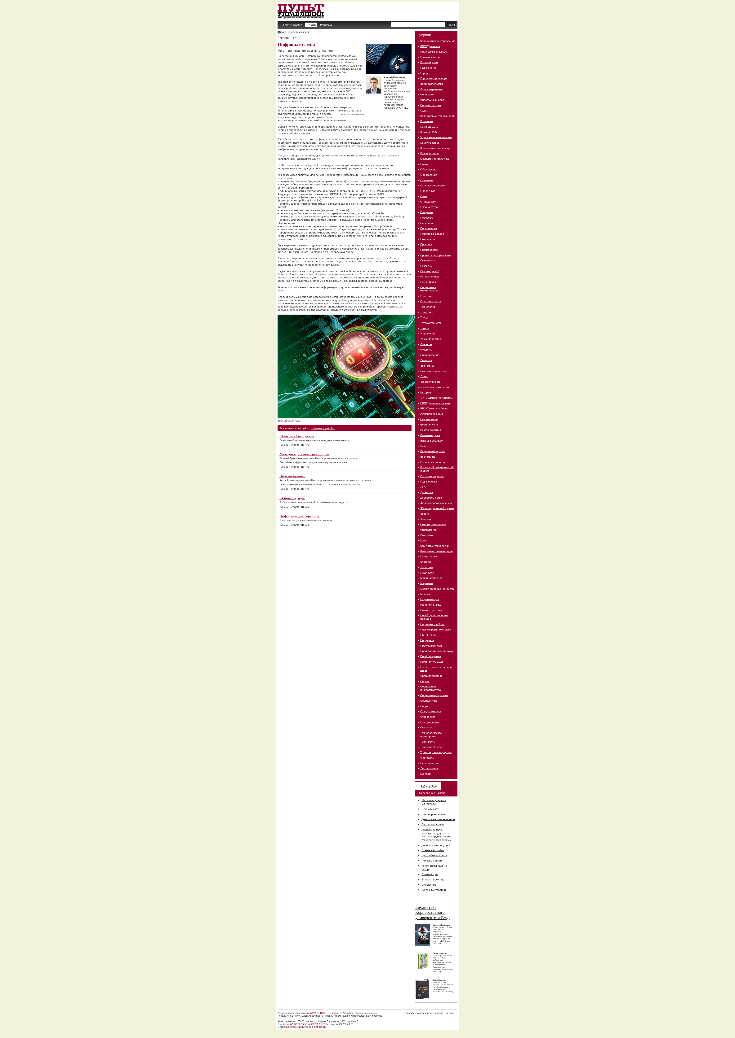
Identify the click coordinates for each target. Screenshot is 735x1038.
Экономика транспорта (434, 371)
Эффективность (430, 381)
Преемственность (431, 645)
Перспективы (428, 228)
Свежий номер (291, 25)
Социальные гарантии (434, 695)
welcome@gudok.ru (315, 1027)
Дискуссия (426, 492)
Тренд (424, 317)
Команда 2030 (429, 126)
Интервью (426, 535)
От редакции (428, 201)
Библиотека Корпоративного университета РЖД (432, 912)
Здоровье (426, 519)
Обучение (426, 180)
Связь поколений (431, 675)
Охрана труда (429, 206)
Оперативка (427, 190)
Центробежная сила (434, 855)
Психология (427, 260)
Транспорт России (431, 746)
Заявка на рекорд (432, 879)
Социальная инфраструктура (430, 688)
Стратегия (426, 296)
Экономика (427, 365)
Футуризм (426, 349)
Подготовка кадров (432, 233)
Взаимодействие (430, 57)
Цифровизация (429, 354)
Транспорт (427, 312)
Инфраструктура (430, 105)
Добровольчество (431, 497)
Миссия (425, 593)
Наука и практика (431, 610)
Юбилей (425, 773)
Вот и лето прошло (432, 476)
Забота (424, 513)
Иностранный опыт (432, 99)
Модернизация (429, 599)
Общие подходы (292, 498)
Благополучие (429, 424)
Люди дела (427, 572)
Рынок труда (428, 281)
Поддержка (427, 640)
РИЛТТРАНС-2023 (431, 661)
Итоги (423, 540)
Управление (427, 333)
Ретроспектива (429, 276)
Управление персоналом (436, 137)
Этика (424, 376)
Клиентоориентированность (437, 115)
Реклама (326, 25)
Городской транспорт (433, 78)
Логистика (426, 567)
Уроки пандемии (430, 338)
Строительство (429, 722)
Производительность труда (437, 650)
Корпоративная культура (435, 148)
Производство (429, 249)
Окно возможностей (432, 185)
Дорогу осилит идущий (435, 845)
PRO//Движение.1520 (433, 51)
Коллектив (426, 121)
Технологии (427, 306)
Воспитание (427, 456)
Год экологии (428, 67)
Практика (426, 244)
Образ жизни (428, 169)
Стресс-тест (427, 716)
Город (424, 73)
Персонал (426, 223)
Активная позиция (431, 413)
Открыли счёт (430, 808)
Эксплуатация (429, 768)
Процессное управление (435, 255)
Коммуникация (429, 142)
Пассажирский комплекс (435, 629)
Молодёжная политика (434, 158)
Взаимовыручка (430, 435)
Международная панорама (437, 588)
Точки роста (427, 741)
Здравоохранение (431, 89)
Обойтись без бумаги (296, 436)
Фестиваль (427, 757)
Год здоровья (428, 481)
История (425, 392)
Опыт (423, 196)
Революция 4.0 (288, 38)
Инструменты (428, 529)
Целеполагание (430, 763)
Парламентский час (432, 624)
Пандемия (426, 212)
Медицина (426, 583)
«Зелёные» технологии (434, 387)
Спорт (424, 706)
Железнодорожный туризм (437, 508)
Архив (311, 25)
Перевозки (427, 217)
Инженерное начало (434, 814)
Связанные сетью (432, 824)
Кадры (424, 110)
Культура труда (429, 153)
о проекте (409, 1013)
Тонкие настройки (432, 850)
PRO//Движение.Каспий (435, 403)
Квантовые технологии (434, 545)
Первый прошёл (292, 476)
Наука (424, 164)
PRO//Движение (430, 46)
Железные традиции (434, 889)
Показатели (427, 239)
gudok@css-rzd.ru (294, 1027)
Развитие (426, 265)
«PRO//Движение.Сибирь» (436, 397)
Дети (423, 486)
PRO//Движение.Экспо (434, 408)
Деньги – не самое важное (438, 819)
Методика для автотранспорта (304, 454)
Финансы (426, 344)
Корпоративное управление (437, 40)
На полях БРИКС (431, 604)
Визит (423, 445)
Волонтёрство (429, 62)
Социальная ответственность (430, 289)
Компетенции (428, 556)
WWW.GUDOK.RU (319, 1013)
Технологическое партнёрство (431, 734)
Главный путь (429, 874)
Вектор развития (430, 429)
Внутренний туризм (432, 451)
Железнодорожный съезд (436, 502)
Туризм (424, 328)
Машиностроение (431, 577)
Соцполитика (428, 700)
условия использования (430, 1013)
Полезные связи (431, 860)
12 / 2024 (428, 786)
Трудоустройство (431, 322)
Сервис (425, 681)
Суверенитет (428, 727)
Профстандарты (430, 656)
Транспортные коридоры (436, 752)
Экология (426, 360)
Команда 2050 (429, 131)
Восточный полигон (432, 462)
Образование (428, 174)
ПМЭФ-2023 (428, 634)
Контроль (426, 561)
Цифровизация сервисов (299, 516)
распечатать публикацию (295, 32)
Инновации (427, 94)
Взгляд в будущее (431, 440)
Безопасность (429, 419)
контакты (451, 1013)
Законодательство (431, 83)
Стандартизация (430, 711)
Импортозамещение (433, 524)
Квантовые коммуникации (436, 551)
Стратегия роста (430, 301)
